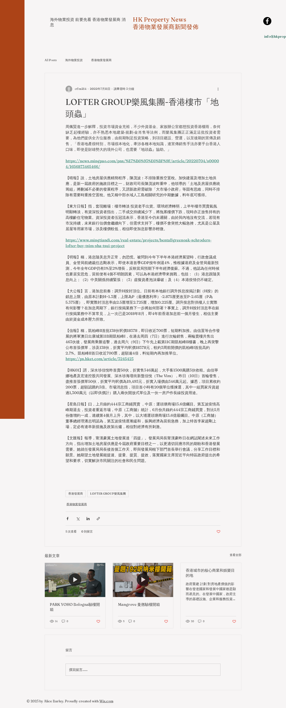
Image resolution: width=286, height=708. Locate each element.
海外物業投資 (74, 60)
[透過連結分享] (98, 519)
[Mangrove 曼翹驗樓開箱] (143, 580)
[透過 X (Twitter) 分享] (78, 519)
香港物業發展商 (101, 60)
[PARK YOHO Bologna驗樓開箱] (75, 580)
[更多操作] (217, 89)
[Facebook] (267, 21)
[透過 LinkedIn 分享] (88, 519)
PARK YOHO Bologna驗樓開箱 (75, 607)
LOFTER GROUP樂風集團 (108, 493)
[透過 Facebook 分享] (68, 519)
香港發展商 (75, 493)
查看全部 (235, 555)
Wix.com (106, 701)
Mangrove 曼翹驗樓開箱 (139, 604)
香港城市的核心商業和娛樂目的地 (210, 573)
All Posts (51, 60)
